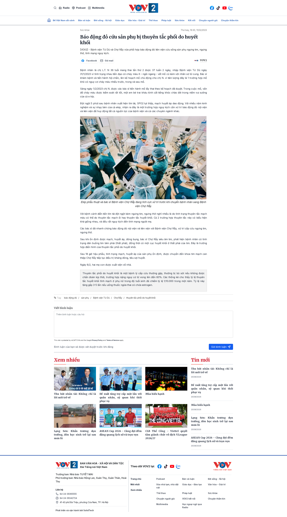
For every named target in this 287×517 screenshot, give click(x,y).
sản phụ (85, 297)
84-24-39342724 (68, 498)
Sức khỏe (179, 20)
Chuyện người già (208, 20)
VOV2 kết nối (188, 498)
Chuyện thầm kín (229, 20)
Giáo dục (120, 20)
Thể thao (153, 20)
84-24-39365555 (68, 494)
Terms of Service (112, 340)
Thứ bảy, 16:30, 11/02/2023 (194, 30)
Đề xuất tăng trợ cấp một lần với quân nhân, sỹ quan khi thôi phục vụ (212, 389)
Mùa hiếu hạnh (200, 404)
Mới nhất (135, 484)
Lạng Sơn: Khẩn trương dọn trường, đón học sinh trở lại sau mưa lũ (212, 421)
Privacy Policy (97, 340)
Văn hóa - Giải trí (136, 20)
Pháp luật (166, 20)
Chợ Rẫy (118, 297)
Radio (66, 8)
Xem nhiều (136, 490)
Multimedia (98, 8)
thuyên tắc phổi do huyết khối (140, 297)
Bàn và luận (84, 20)
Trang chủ (135, 479)
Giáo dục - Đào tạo (192, 484)
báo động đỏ (70, 297)
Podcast (81, 8)
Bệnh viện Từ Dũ (101, 297)
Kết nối (191, 20)
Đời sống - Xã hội (103, 20)
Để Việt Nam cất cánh (64, 20)
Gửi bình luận (218, 346)
